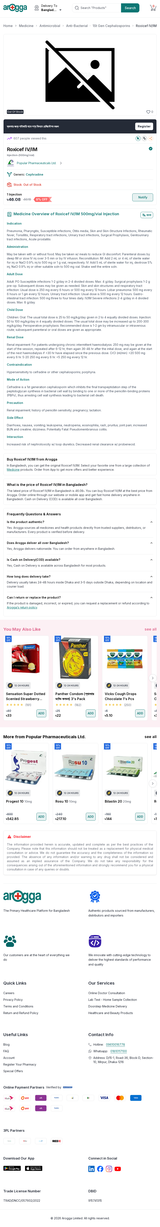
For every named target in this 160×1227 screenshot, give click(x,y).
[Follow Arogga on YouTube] (118, 1169)
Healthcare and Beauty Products (110, 1013)
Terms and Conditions (18, 1006)
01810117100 (118, 1051)
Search (130, 8)
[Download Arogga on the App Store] (33, 1168)
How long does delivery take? (28, 576)
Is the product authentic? (25, 522)
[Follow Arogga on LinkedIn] (91, 1169)
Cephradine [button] (34, 174)
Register (144, 126)
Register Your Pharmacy (19, 1064)
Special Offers (13, 1071)
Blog (6, 1044)
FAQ (6, 1051)
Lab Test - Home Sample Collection (112, 999)
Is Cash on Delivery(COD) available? (33, 559)
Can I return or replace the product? (34, 597)
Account (9, 1058)
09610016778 (115, 1044)
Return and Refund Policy (20, 1013)
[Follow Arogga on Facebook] (100, 1169)
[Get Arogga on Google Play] (12, 1168)
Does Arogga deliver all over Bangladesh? (38, 543)
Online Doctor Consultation (106, 993)
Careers (8, 993)
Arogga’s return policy (22, 607)
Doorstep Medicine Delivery (107, 1006)
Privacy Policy (13, 999)
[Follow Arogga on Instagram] (109, 1169)
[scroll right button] (153, 678)
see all (151, 629)
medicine (13, 469)
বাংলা (148, 215)
